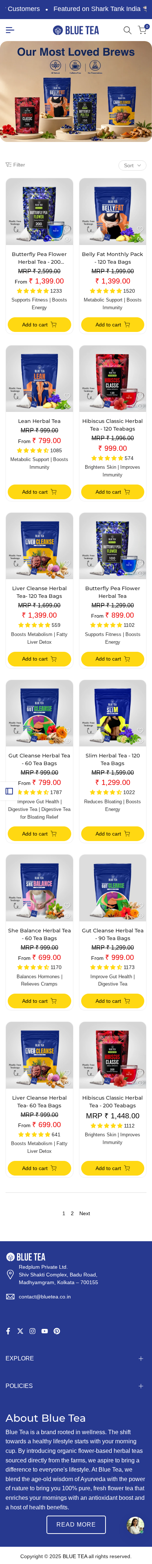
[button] (67, 229)
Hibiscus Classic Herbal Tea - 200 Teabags (112, 1102)
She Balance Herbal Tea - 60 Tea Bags (39, 934)
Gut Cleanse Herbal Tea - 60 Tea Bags (39, 759)
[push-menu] (10, 30)
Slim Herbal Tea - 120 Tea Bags (113, 759)
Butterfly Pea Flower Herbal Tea (112, 592)
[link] (76, 91)
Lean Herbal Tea (39, 421)
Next (84, 1213)
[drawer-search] (128, 30)
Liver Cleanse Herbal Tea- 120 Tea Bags (39, 592)
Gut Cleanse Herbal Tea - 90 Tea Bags (113, 934)
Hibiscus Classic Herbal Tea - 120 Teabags (112, 425)
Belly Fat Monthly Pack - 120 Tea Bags (112, 258)
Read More (76, 1524)
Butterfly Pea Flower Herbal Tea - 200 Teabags (39, 258)
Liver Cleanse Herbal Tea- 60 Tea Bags (39, 1102)
